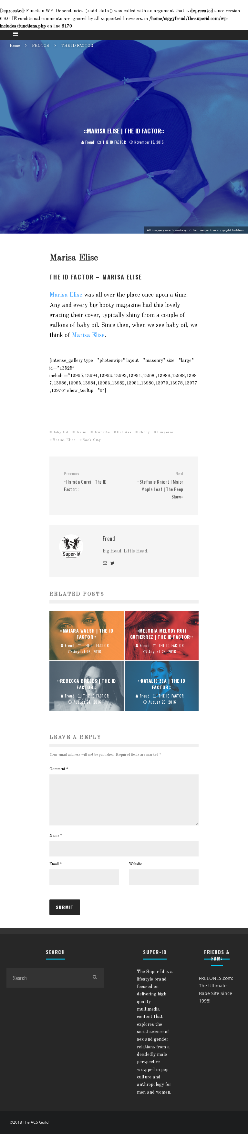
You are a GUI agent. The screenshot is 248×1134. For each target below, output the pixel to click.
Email (55, 864)
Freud (89, 142)
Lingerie (165, 432)
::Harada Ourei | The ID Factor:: (85, 481)
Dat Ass (124, 432)
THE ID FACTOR (114, 142)
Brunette (101, 432)
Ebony (144, 432)
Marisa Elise (65, 295)
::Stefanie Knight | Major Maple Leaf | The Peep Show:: (160, 485)
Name (55, 836)
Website (135, 864)
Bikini (81, 432)
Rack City (91, 440)
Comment (58, 769)
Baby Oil (60, 432)
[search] (94, 978)
